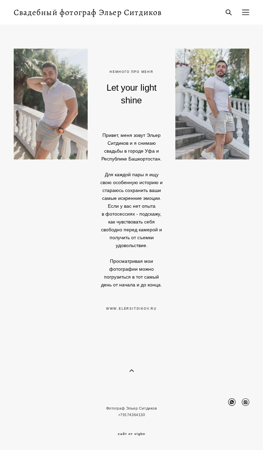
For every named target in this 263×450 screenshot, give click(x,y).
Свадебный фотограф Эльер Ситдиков (88, 12)
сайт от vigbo (131, 434)
